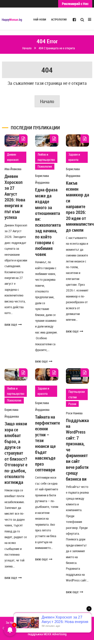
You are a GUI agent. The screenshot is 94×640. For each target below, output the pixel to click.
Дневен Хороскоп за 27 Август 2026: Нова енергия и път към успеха (15, 196)
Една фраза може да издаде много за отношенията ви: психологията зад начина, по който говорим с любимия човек (48, 222)
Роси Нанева (74, 413)
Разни (72, 404)
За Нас (10, 622)
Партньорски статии (76, 394)
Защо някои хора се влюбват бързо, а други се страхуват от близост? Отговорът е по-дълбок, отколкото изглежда (16, 453)
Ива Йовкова (13, 169)
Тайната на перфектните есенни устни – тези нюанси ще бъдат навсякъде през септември (47, 443)
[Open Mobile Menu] (89, 19)
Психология (45, 166)
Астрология (59, 19)
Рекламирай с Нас (75, 3)
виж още (11, 324)
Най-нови (39, 19)
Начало (47, 101)
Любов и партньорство (46, 157)
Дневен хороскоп (13, 157)
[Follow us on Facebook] (74, 19)
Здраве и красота (74, 157)
